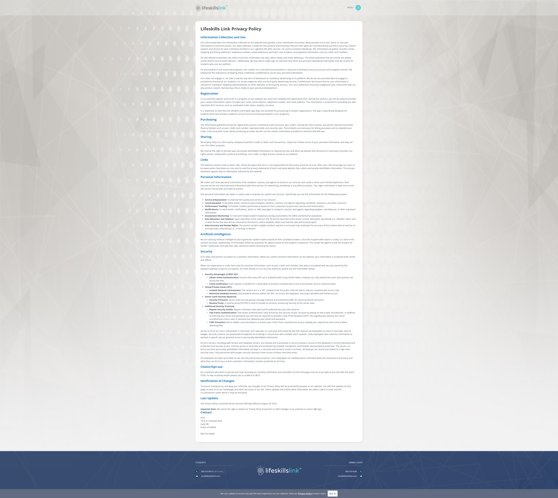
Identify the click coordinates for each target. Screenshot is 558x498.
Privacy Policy (305, 493)
